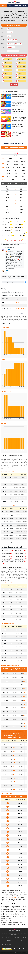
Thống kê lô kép (6, 559)
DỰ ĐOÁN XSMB (17, 5)
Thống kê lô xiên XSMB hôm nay (12, 455)
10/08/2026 (19, 589)
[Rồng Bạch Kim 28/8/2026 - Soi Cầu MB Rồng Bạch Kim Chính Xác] (6, 104)
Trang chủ (3, 5)
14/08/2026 (19, 592)
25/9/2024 (21, 762)
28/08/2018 (14, 700)
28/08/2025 (14, 673)
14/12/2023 (4, 778)
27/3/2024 (5, 766)
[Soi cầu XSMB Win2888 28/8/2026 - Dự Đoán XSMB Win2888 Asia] (6, 111)
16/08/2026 (19, 603)
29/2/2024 (21, 770)
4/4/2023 (5, 785)
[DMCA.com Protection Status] (7, 949)
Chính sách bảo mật (18, 940)
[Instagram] (24, 948)
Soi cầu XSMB (12, 897)
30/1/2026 (5, 747)
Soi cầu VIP (18, 224)
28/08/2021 (14, 688)
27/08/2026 (17, 477)
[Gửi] (25, 282)
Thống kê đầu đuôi (19, 550)
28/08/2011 (14, 726)
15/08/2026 (19, 596)
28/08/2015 (14, 711)
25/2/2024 (5, 774)
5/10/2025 (5, 751)
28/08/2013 (14, 719)
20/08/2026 (19, 630)
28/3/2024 (21, 766)
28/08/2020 (14, 692)
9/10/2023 (5, 782)
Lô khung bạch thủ (6, 227)
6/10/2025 (21, 751)
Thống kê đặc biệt (6, 550)
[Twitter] (19, 948)
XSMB (9, 5)
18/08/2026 (19, 613)
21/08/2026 (23, 477)
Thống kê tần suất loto (9, 324)
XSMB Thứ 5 (8, 147)
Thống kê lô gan (6, 553)
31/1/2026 (21, 747)
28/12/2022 (4, 789)
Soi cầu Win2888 (19, 222)
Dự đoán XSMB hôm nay (10, 91)
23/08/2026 (23, 494)
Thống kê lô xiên (6, 556)
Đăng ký (23, 276)
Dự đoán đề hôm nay (20, 233)
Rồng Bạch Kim (6, 224)
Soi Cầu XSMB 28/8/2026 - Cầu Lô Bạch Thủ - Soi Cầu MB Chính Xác (19, 119)
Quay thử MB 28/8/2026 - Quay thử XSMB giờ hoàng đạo (19, 134)
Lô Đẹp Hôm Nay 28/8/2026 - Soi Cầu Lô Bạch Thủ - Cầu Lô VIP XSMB (18, 126)
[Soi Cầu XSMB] (14, 2)
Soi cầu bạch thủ (6, 233)
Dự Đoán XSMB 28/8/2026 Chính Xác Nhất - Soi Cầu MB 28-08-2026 (19, 96)
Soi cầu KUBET (18, 235)
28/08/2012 (14, 723)
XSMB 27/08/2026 (18, 147)
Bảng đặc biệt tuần (19, 556)
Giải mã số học (5, 222)
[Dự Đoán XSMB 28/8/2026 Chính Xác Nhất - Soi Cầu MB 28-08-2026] (6, 96)
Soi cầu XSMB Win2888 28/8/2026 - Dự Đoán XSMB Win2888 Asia (18, 111)
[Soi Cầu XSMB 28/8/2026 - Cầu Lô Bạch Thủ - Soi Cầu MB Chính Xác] (6, 119)
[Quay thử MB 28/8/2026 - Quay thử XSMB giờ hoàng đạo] (6, 134)
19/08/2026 (19, 616)
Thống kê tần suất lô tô (7, 561)
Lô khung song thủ (6, 230)
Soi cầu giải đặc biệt (7, 235)
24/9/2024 (5, 762)
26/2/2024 (21, 774)
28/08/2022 (14, 685)
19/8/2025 (21, 755)
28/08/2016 (14, 707)
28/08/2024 (14, 677)
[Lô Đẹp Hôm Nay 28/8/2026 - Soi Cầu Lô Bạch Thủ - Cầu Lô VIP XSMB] (6, 126)
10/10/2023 (20, 782)
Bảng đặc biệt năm (19, 561)
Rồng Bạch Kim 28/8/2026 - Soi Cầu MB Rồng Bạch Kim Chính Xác (19, 103)
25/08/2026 (23, 481)
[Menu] (2, 2)
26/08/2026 (17, 484)
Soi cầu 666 (18, 227)
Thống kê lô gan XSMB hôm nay (12, 567)
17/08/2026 (19, 606)
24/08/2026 (24, 538)
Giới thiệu (9, 940)
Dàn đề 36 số (18, 230)
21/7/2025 (21, 759)
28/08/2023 (14, 681)
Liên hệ (3, 940)
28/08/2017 (14, 704)
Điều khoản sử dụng (6, 944)
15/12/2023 (20, 778)
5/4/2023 (21, 785)
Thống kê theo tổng (19, 553)
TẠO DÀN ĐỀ (14, 84)
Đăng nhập (15, 276)
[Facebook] (15, 948)
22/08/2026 (23, 484)
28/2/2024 (5, 770)
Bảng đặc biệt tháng (19, 559)
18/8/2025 (5, 755)
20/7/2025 (5, 759)
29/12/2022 (20, 789)
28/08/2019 (14, 696)
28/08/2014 (14, 715)
